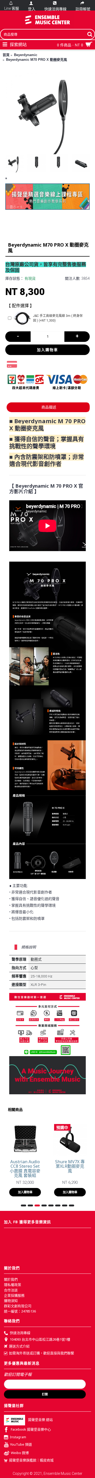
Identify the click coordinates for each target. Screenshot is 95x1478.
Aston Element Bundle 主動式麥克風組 (70, 1166)
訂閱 (45, 1394)
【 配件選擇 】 (20, 305)
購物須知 (11, 1300)
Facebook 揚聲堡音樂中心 (31, 1429)
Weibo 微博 (20, 1453)
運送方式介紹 (19, 1346)
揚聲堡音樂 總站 (40, 1419)
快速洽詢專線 (20, 1332)
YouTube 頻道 (21, 1444)
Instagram (18, 1437)
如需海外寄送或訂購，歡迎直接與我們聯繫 (41, 1353)
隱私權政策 (12, 1284)
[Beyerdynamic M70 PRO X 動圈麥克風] (47, 112)
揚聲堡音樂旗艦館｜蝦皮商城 (31, 1460)
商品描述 (48, 407)
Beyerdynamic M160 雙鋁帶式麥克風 (25, 1166)
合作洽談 (11, 1290)
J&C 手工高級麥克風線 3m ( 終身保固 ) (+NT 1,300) (58, 318)
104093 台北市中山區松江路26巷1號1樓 (40, 1339)
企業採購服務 (14, 1295)
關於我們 (11, 1279)
